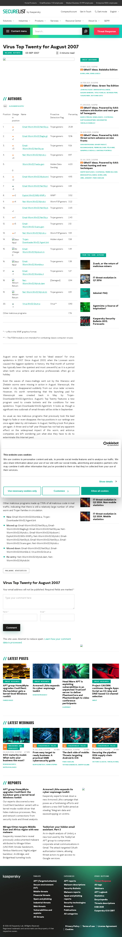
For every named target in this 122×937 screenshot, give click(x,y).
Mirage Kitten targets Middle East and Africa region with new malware (21, 829)
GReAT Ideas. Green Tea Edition (101, 85)
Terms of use (88, 926)
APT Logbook (100, 892)
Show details (106, 481)
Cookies (69, 929)
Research (68, 906)
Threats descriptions (104, 903)
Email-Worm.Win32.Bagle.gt (35, 136)
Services (54, 20)
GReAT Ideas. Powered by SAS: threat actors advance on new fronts (99, 138)
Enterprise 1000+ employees (107, 3)
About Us (92, 20)
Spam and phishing (42, 899)
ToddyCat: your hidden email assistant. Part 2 (59, 828)
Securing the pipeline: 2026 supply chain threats (104, 755)
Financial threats (41, 895)
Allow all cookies (100, 491)
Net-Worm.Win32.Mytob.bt (34, 292)
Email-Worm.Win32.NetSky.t (35, 186)
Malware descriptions (74, 884)
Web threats (39, 906)
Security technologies (75, 902)
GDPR (107, 20)
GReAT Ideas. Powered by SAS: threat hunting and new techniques (99, 165)
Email (42, 612)
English (113, 11)
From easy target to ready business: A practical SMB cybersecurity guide (44, 756)
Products (39, 20)
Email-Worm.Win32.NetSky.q (35, 126)
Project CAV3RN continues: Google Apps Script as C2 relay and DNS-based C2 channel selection (105, 691)
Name (5, 612)
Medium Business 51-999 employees (79, 3)
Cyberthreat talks (47, 746)
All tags (98, 884)
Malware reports (13, 53)
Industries (23, 20)
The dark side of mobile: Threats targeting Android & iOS (75, 755)
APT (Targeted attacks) (45, 881)
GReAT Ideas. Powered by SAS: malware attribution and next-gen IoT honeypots (99, 110)
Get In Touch (85, 11)
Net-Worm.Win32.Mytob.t (34, 201)
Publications (70, 910)
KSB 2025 (99, 907)
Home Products (31, 3)
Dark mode (102, 11)
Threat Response (102, 881)
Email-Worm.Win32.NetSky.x (35, 217)
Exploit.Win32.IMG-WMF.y (34, 195)
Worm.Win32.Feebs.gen (33, 164)
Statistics (99, 895)
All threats (38, 916)
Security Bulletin (72, 888)
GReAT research (12, 681)
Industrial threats (42, 902)
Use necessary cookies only (22, 491)
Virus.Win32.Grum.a (31, 303)
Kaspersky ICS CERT (104, 910)
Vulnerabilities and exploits (42, 911)
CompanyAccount (69, 11)
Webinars (99, 888)
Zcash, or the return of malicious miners (105, 265)
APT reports (70, 881)
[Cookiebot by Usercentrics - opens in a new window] (106, 444)
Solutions (7, 20)
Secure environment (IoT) (43, 886)
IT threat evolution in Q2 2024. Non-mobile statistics (104, 502)
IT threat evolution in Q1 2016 (104, 279)
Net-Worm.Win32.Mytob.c (34, 155)
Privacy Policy (72, 926)
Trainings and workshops (15, 747)
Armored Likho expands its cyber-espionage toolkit (46, 688)
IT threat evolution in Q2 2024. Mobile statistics (104, 516)
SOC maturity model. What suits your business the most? (15, 758)
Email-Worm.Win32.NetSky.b (35, 207)
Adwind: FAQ (100, 293)
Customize (59, 491)
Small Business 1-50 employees (51, 3)
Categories (69, 876)
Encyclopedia (101, 899)
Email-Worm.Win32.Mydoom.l (35, 176)
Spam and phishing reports (73, 897)
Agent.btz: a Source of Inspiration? (105, 307)
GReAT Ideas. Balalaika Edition (100, 69)
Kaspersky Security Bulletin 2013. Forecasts (104, 321)
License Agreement (107, 926)
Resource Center (73, 20)
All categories (71, 913)
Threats (37, 876)
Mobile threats (40, 891)
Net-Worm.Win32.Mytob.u (34, 233)
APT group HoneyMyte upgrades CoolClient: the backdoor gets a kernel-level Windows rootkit (16, 691)
